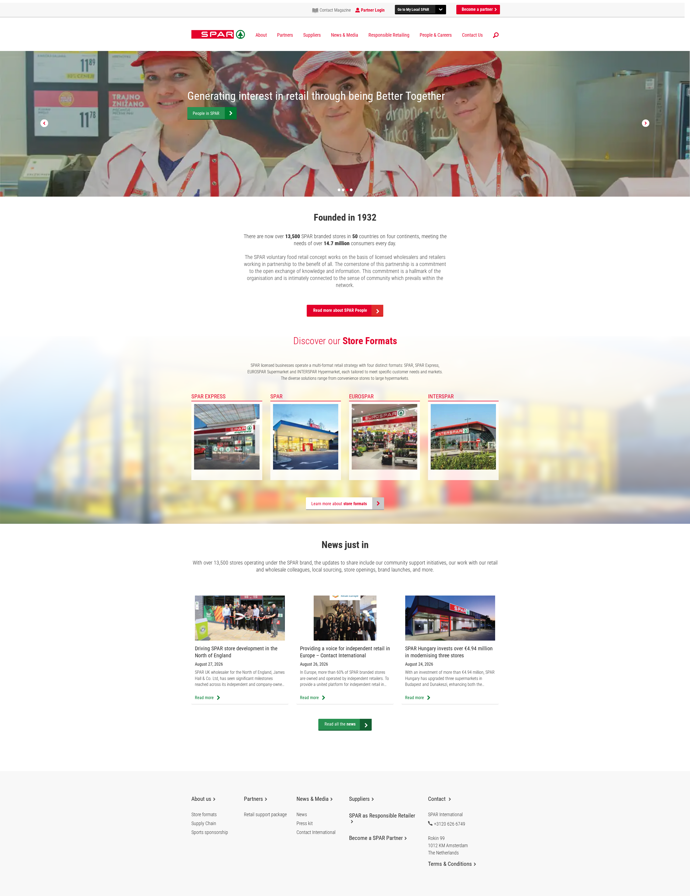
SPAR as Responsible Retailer (382, 815)
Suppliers (312, 35)
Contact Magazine (335, 10)
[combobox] (420, 8)
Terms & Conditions (450, 864)
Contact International (316, 832)
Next (646, 123)
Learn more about (339, 503)
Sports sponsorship (209, 832)
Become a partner (478, 9)
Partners (285, 35)
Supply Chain (203, 823)
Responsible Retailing (388, 35)
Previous (44, 123)
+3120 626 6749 (449, 823)
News (301, 814)
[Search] (496, 35)
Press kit (304, 823)
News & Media (344, 35)
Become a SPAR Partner (376, 838)
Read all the (340, 724)
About (261, 35)
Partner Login (373, 10)
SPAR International (218, 34)
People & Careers (436, 35)
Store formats (204, 814)
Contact (437, 799)
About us (201, 799)
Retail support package (265, 814)
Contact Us (472, 35)
